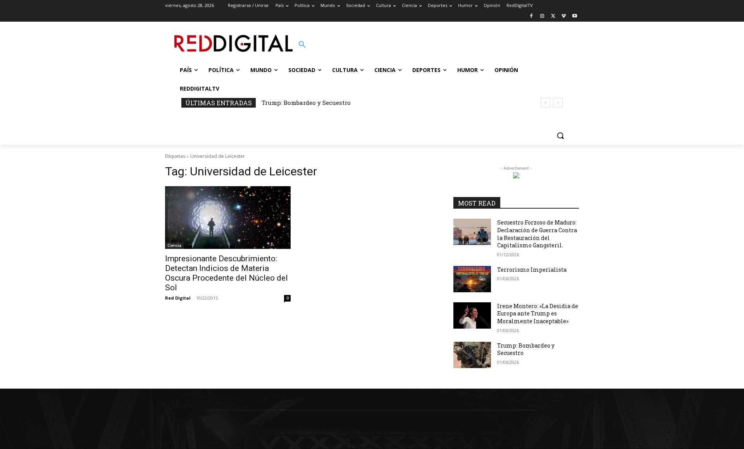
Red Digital (178, 298)
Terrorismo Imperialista (532, 269)
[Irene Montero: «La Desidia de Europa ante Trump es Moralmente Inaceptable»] (472, 315)
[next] (558, 103)
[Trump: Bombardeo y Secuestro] (472, 355)
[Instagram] (542, 16)
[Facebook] (531, 16)
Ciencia (174, 245)
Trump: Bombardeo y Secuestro (306, 102)
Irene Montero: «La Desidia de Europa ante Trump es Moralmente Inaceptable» (537, 313)
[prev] (545, 103)
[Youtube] (574, 16)
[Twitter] (553, 16)
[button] (302, 45)
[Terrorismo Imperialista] (472, 279)
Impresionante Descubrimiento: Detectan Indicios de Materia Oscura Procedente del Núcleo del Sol (226, 273)
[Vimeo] (563, 16)
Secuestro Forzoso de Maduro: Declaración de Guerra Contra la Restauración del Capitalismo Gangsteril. (537, 234)
